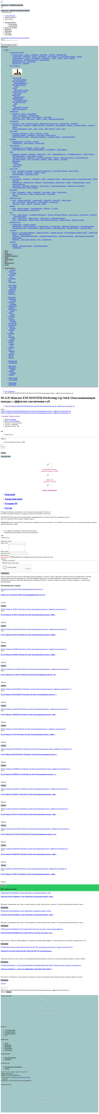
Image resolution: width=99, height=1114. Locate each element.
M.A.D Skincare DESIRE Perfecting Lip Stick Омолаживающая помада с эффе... (28, 654)
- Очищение (26, 125)
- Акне (21, 123)
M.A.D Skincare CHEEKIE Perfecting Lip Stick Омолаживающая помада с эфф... (28, 714)
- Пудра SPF (55, 200)
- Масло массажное (45, 228)
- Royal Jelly (43, 55)
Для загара (15, 204)
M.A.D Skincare (15, 66)
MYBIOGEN (14, 111)
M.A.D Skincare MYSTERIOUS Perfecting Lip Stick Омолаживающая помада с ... (29, 694)
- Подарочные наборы (40, 246)
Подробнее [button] (4, 907)
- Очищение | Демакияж (24, 171)
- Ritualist (71, 58)
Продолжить (5, 5)
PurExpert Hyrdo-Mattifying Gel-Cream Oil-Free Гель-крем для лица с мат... (27, 933)
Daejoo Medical (14, 145)
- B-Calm (33, 56)
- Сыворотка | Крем (53, 137)
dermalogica (12, 299)
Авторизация (13, 26)
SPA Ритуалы (16, 63)
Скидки (14, 244)
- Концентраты (59, 182)
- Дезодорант (50, 194)
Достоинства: (5, 553)
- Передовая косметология (29, 236)
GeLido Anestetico (12, 319)
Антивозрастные (17, 58)
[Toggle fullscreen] (5, 987)
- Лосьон (36, 148)
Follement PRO (17, 143)
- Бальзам (43, 159)
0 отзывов (4, 416)
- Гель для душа (21, 194)
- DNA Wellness (36, 117)
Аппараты (13, 230)
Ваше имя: (4, 543)
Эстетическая (16, 179)
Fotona (11, 313)
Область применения (19, 129)
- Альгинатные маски (67, 137)
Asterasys (11, 272)
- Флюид (55, 159)
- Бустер (55, 157)
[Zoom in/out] (7, 987)
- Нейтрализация (48, 182)
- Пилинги (38, 182)
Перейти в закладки (16, 5)
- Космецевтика (43, 60)
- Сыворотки (49, 125)
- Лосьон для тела (39, 194)
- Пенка (23, 114)
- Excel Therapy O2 (52, 56)
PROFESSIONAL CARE (20, 137)
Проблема (15, 123)
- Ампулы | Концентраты (43, 157)
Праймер (15, 163)
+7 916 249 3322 (10, 15)
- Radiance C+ (46, 58)
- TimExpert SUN (61, 55)
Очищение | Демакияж (19, 154)
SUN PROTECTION (19, 102)
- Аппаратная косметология (47, 236)
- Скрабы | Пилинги (29, 224)
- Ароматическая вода (57, 218)
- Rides (53, 58)
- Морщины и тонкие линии (48, 123)
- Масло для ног (33, 220)
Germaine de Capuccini (17, 52)
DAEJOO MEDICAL (12, 293)
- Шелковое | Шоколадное (70, 226)
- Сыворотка (30, 135)
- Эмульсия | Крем (85, 228)
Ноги (14, 220)
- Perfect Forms (30, 62)
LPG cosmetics (11, 350)
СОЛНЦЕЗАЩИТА (11, 256)
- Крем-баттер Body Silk (55, 119)
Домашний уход (17, 141)
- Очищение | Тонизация (37, 137)
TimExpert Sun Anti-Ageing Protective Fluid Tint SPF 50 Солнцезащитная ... (26, 951)
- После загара (53, 202)
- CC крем (54, 208)
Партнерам (8, 1048)
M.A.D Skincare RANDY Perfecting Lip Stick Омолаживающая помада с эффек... (28, 635)
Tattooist (11, 371)
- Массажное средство (68, 179)
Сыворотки (16, 117)
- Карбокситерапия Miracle (35, 149)
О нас (6, 1043)
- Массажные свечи (58, 228)
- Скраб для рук (21, 218)
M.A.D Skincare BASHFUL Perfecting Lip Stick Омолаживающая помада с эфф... (28, 794)
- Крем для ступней (77, 220)
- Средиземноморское (86, 226)
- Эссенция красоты (81, 157)
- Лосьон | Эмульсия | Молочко (57, 215)
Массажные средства (19, 228)
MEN (6, 258)
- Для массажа (83, 215)
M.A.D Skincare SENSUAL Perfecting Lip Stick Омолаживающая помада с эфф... (28, 814)
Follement (13, 139)
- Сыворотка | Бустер (31, 174)
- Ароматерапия (32, 228)
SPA (6, 261)
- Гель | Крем (39, 135)
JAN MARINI (14, 121)
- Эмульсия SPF (36, 200)
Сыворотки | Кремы (19, 135)
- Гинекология (46, 239)
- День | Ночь (29, 119)
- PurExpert (26, 56)
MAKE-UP (8, 254)
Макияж (12, 206)
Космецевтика (17, 60)
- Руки (57, 129)
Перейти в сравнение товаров (20, 10)
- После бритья (61, 192)
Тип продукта (17, 125)
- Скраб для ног (21, 220)
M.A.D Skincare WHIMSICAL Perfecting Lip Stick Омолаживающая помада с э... (28, 774)
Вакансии (8, 1045)
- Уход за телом (39, 143)
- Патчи (44, 119)
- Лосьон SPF (20, 202)
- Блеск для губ (34, 210)
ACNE (14, 88)
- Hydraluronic (36, 58)
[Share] (3, 987)
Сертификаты (16, 247)
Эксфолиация (16, 224)
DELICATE (16, 95)
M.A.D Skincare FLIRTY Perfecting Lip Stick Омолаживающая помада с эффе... (28, 615)
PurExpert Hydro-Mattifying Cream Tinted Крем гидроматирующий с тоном (27, 896)
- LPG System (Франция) (26, 232)
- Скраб (43, 179)
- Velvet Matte (47, 117)
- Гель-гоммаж (31, 114)
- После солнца (65, 200)
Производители (10, 268)
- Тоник (45, 133)
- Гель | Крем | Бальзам (59, 171)
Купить (3, 453)
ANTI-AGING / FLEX (19, 92)
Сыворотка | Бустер (18, 157)
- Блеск (42, 172)
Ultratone (11, 375)
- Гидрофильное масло (74, 154)
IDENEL (11, 330)
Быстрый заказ (5, 456)
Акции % (13, 242)
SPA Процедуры (15, 222)
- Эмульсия (63, 159)
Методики (15, 236)
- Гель (48, 154)
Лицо (11, 152)
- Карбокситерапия (78, 182)
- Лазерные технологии (65, 236)
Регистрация (13, 24)
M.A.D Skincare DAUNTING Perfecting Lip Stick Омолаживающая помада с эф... (29, 834)
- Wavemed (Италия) (24, 234)
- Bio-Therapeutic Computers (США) (75, 232)
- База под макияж (22, 208)
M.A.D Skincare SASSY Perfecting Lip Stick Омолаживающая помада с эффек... (28, 734)
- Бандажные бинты (19, 216)
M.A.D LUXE (16, 78)
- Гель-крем (35, 159)
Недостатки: (5, 555)
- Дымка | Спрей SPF (23, 200)
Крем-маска (16, 161)
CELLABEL (14, 131)
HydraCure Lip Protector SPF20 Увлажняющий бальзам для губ (23, 595)
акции (7, 265)
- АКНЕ (38, 119)
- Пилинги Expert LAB (30, 60)
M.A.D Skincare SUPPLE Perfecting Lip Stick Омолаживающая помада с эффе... (28, 874)
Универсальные (17, 55)
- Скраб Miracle (50, 149)
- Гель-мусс (38, 133)
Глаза (14, 171)
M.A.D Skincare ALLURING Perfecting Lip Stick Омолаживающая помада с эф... (28, 674)
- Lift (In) (27, 58)
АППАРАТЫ (9, 259)
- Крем (42, 148)
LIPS (14, 106)
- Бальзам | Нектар (72, 228)
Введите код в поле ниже (10, 563)
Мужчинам (13, 190)
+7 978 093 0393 (10, 1030)
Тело (13, 194)
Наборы (15, 196)
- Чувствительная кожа (58, 186)
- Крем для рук (44, 218)
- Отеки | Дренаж (31, 187)
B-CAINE (12, 275)
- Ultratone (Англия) (56, 232)
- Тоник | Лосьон (88, 154)
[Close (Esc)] (1, 987)
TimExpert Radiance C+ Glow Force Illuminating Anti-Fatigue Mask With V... (26, 969)
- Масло (44, 204)
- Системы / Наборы (79, 125)
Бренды (14, 232)
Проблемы (15, 239)
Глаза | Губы (14, 168)
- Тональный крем (35, 208)
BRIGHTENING (17, 99)
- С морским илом (42, 226)
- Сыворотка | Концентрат (42, 171)
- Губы (40, 129)
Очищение (15, 114)
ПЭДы (14, 115)
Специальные (16, 56)
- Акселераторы (59, 125)
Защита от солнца (15, 198)
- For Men (51, 55)
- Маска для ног (64, 220)
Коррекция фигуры (18, 62)
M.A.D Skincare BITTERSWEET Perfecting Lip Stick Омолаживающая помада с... (29, 754)
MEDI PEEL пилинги (19, 109)
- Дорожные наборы (25, 246)
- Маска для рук (33, 218)
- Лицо (29, 129)
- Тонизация (35, 179)
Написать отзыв (14, 416)
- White (65, 58)
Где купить (8, 1050)
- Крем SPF (47, 200)
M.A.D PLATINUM (18, 81)
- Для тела (35, 141)
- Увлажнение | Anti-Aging (75, 186)
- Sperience (25, 63)
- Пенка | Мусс (41, 154)
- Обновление (22, 115)
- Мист (22, 204)
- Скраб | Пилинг (22, 215)
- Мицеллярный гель (58, 154)
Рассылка (8, 1059)
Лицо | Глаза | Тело (18, 119)
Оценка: (3, 559)
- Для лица (27, 141)
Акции (7, 1068)
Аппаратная (16, 186)
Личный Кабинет (10, 1057)
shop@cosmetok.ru (10, 17)
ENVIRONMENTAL (19, 85)
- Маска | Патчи (72, 171)
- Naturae (79, 56)
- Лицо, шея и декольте (27, 239)
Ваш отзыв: (4, 551)
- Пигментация (63, 123)
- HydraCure (34, 55)
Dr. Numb (12, 302)
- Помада (36, 172)
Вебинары (8, 1046)
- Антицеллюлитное (29, 226)
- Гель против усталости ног (49, 220)
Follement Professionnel (13, 308)
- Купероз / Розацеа (31, 123)
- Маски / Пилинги (37, 125)
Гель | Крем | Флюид (19, 159)
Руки (14, 218)
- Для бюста (92, 215)
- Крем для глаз (50, 135)
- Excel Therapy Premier (67, 56)
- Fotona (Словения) (42, 232)
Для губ (3, 983)
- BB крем (46, 208)
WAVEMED (12, 385)
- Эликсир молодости (66, 157)
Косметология (14, 177)
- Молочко (31, 154)
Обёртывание (16, 226)
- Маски (68, 182)
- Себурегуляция (33, 115)
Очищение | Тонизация (20, 133)
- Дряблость (73, 123)
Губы (14, 172)
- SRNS (59, 58)
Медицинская (16, 182)
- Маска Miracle (61, 149)
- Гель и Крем (72, 215)
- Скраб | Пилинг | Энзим (34, 156)
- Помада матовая (22, 210)
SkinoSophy (12, 368)
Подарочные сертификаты (13, 1067)
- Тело (63, 129)
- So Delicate (41, 56)
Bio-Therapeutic (12, 281)
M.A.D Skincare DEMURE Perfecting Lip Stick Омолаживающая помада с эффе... (29, 854)
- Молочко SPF (31, 202)
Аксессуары (16, 166)
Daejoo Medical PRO (19, 149)
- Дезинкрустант (27, 182)
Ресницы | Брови (17, 174)
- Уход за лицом (27, 143)
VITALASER (13, 380)
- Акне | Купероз (44, 186)
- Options (26, 55)
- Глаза (34, 129)
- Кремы (69, 125)
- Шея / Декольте (49, 129)
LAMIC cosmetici (11, 343)
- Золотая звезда (55, 226)
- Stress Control (25, 117)
